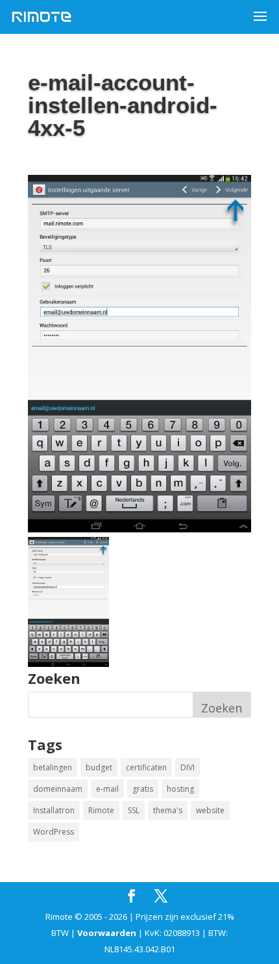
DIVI (187, 767)
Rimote (101, 810)
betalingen (52, 767)
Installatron (54, 810)
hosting (180, 788)
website (210, 810)
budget (99, 767)
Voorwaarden (106, 933)
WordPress (53, 831)
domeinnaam (57, 788)
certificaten (146, 767)
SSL (134, 810)
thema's (167, 810)
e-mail (107, 788)
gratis (142, 788)
